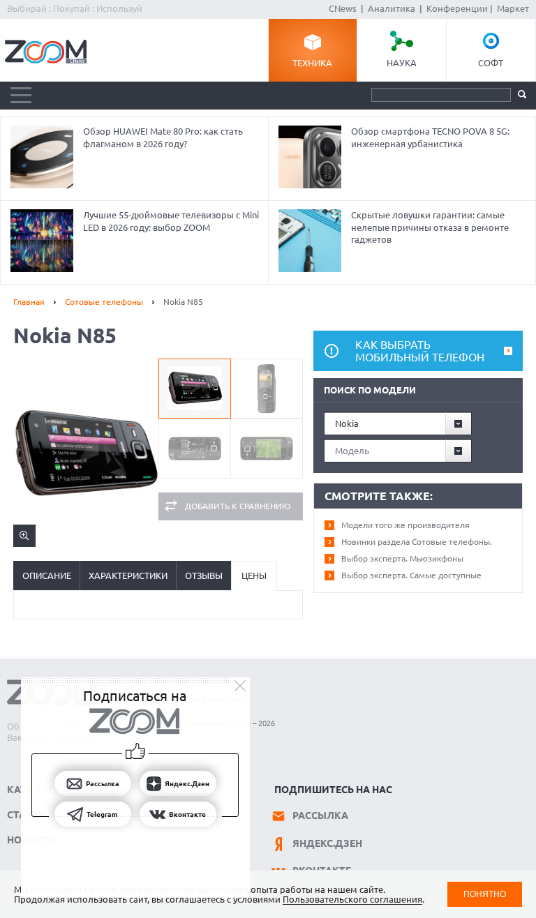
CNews (343, 8)
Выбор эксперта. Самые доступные (411, 575)
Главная (29, 301)
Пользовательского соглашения (352, 899)
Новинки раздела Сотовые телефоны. (416, 541)
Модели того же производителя (405, 524)
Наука (402, 63)
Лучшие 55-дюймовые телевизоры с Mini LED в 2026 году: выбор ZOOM (171, 221)
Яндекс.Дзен (327, 843)
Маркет (513, 8)
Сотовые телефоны (104, 301)
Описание (46, 575)
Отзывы (204, 575)
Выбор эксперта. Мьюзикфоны (402, 558)
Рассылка (320, 815)
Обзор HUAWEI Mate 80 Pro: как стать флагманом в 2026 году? (163, 137)
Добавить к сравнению (237, 506)
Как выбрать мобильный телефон (419, 350)
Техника (312, 63)
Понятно (484, 893)
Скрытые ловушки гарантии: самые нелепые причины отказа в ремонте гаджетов (430, 227)
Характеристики (128, 575)
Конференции (457, 8)
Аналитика (391, 8)
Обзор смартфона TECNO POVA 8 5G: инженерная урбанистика (430, 137)
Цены (254, 575)
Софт (490, 63)
